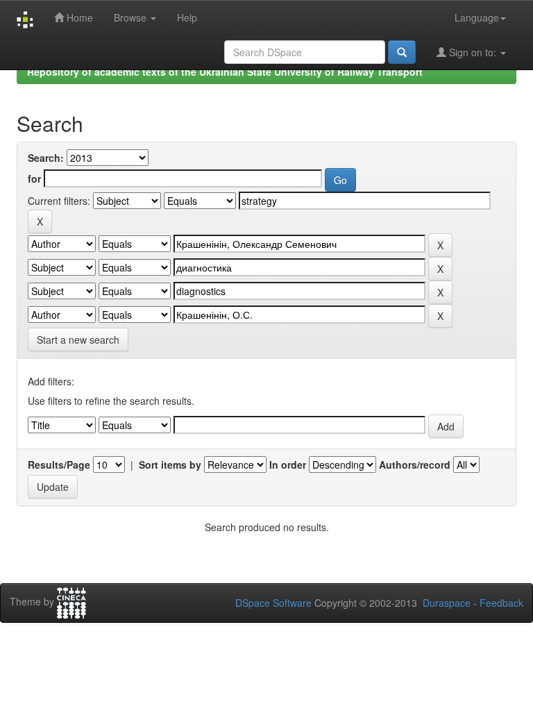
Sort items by (170, 464)
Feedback (501, 603)
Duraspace (447, 603)
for (34, 178)
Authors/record (414, 464)
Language (477, 17)
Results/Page (59, 464)
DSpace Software (273, 603)
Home (78, 17)
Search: (46, 158)
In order (287, 464)
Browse (131, 17)
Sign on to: (472, 52)
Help (187, 17)
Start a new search (78, 339)
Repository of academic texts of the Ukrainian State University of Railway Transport (225, 71)
